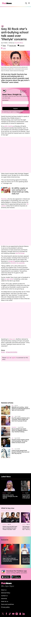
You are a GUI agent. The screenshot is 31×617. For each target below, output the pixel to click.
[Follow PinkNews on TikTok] (9, 614)
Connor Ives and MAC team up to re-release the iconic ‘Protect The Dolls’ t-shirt (10, 528)
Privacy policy (5, 607)
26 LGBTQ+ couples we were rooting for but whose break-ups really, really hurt (20, 191)
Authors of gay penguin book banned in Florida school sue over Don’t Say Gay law (20, 452)
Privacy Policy (19, 111)
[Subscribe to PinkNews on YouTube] (13, 614)
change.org (11, 261)
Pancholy (4, 199)
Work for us (4, 601)
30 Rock (3, 352)
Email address (7, 100)
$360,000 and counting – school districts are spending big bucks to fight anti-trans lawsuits (21, 408)
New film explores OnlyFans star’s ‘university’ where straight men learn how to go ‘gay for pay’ (21, 419)
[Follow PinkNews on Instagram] (16, 614)
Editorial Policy (5, 593)
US (2, 26)
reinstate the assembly (17, 263)
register (13, 357)
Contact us (4, 595)
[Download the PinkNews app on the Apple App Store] (5, 576)
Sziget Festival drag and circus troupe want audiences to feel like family (10, 559)
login (7, 357)
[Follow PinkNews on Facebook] (6, 614)
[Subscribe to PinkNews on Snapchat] (20, 614)
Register (15, 108)
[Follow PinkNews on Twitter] (3, 614)
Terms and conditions (7, 604)
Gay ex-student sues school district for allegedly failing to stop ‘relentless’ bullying (19, 430)
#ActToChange (19, 253)
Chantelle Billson (18, 42)
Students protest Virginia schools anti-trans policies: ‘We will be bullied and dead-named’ (20, 441)
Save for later (12, 45)
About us (3, 590)
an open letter (8, 279)
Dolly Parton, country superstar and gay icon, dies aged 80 (10, 496)
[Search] (26, 3)
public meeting (8, 126)
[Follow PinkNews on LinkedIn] (23, 614)
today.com (12, 339)
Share (4, 45)
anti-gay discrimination (11, 352)
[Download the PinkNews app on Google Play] (16, 576)
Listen (4, 48)
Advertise (4, 598)
